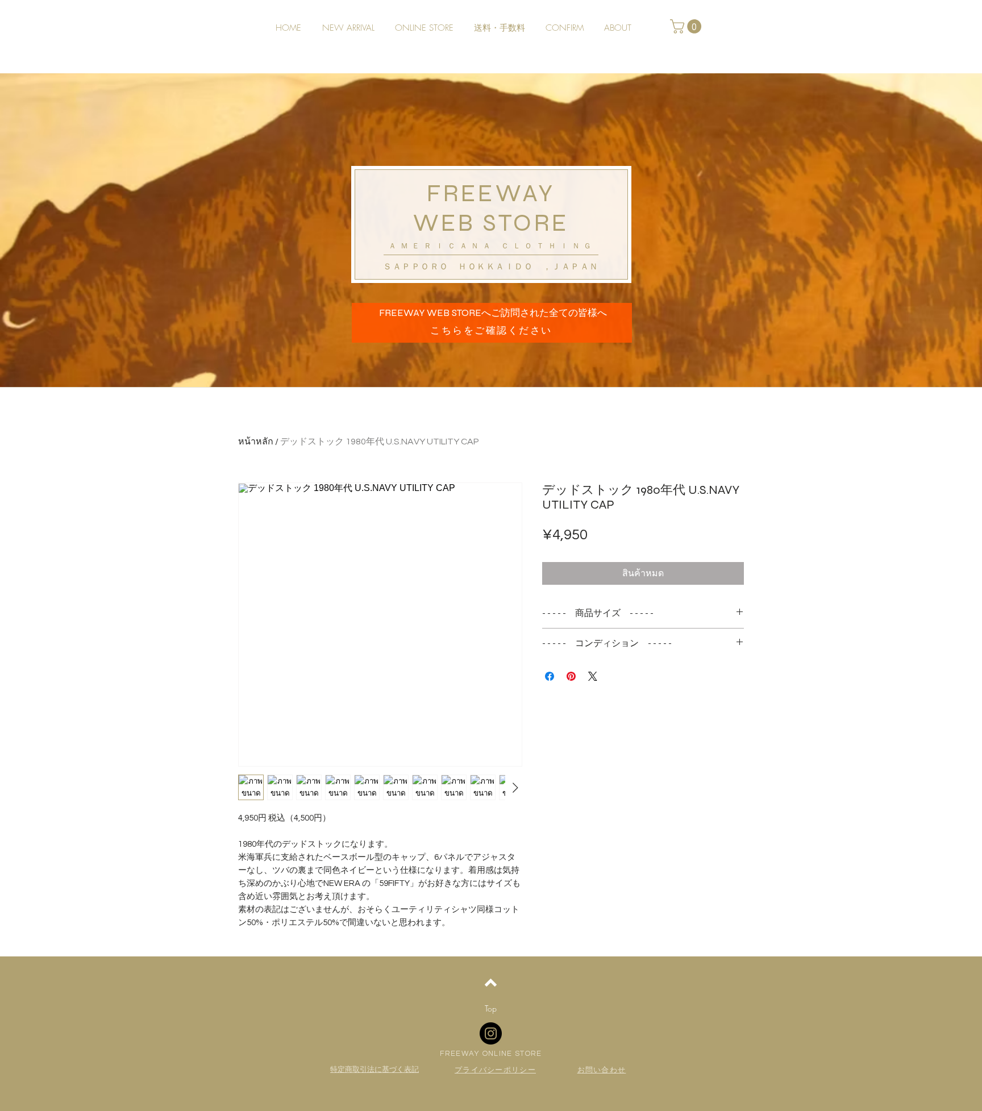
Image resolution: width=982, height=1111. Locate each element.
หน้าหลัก (255, 441)
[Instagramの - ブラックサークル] (491, 1033)
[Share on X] (593, 676)
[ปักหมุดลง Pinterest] (571, 676)
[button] (687, 26)
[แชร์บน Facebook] (549, 676)
